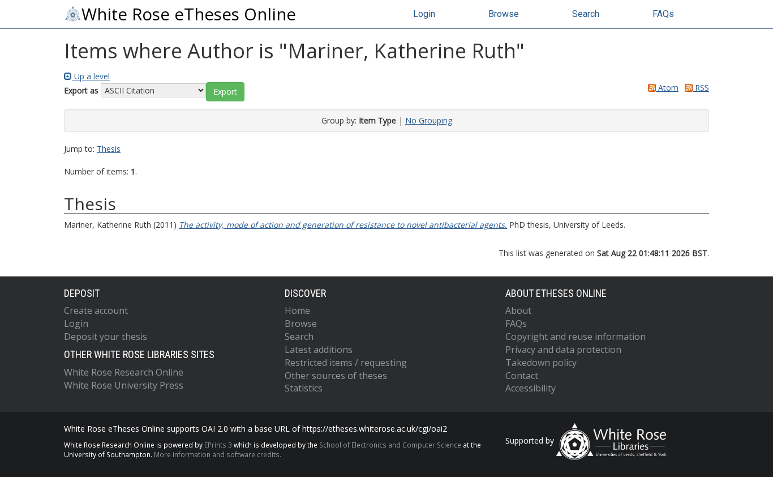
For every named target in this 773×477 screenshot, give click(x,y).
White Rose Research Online (123, 372)
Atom (667, 87)
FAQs (663, 13)
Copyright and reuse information (575, 336)
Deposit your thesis (105, 336)
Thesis (109, 148)
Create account (96, 310)
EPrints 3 (218, 444)
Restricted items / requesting (346, 362)
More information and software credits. (217, 454)
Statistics (304, 388)
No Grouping (428, 120)
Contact (521, 375)
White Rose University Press (123, 385)
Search (585, 13)
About (518, 310)
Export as (81, 90)
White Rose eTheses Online (188, 14)
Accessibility (530, 388)
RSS (701, 87)
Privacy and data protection (563, 349)
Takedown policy (541, 362)
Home (297, 310)
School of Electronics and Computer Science (390, 444)
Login (424, 13)
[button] (225, 91)
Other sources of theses (336, 375)
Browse (503, 13)
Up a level (91, 76)
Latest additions (319, 349)
